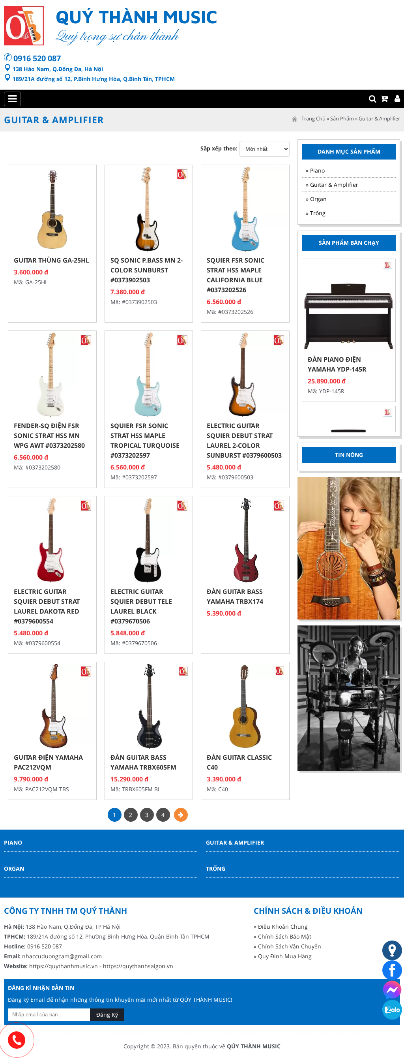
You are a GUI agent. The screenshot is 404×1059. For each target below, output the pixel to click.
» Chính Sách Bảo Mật (282, 936)
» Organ (316, 199)
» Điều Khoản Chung (281, 926)
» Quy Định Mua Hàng (283, 956)
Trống (215, 868)
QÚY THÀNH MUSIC (254, 1046)
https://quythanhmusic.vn (63, 966)
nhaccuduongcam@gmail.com (62, 956)
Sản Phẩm (342, 118)
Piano (13, 842)
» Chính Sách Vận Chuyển (287, 946)
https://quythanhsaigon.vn (138, 966)
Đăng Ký (107, 1014)
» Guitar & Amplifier (332, 184)
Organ (14, 868)
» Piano (315, 170)
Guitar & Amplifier (379, 118)
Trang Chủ (313, 118)
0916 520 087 (37, 58)
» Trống (315, 213)
